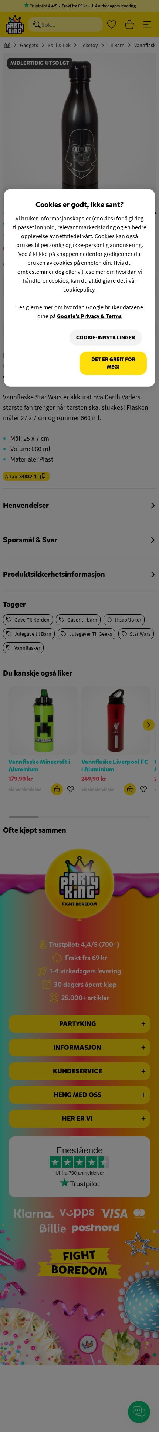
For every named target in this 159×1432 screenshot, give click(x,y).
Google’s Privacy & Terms (89, 316)
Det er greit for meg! (113, 363)
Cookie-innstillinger (105, 337)
